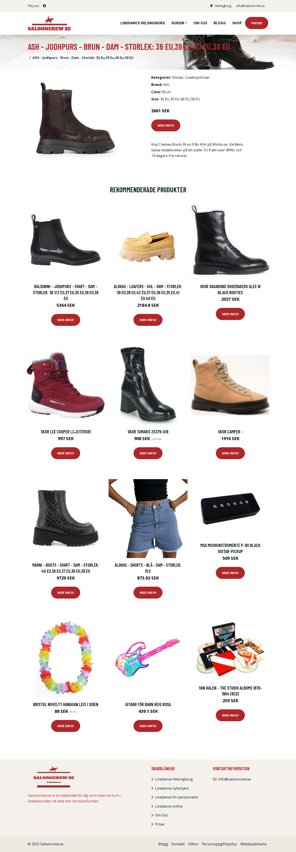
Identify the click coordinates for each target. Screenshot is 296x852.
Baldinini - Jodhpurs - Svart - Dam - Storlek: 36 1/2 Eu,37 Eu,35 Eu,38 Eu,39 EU (65, 292)
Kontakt (178, 844)
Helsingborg (223, 6)
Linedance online (169, 806)
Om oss (200, 23)
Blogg (220, 23)
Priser (256, 23)
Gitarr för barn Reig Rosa (148, 704)
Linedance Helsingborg (142, 23)
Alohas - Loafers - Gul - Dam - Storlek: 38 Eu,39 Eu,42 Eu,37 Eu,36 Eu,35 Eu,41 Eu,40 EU (148, 292)
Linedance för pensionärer (176, 797)
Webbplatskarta (253, 844)
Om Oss (161, 815)
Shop (237, 23)
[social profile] (44, 6)
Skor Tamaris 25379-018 (148, 431)
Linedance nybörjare (172, 788)
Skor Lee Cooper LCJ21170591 (66, 431)
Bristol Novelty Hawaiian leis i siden (65, 704)
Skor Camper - (230, 431)
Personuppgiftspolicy (219, 844)
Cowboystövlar (197, 77)
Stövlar (178, 77)
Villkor (193, 844)
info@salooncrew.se (250, 6)
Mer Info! (166, 125)
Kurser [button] (178, 23)
